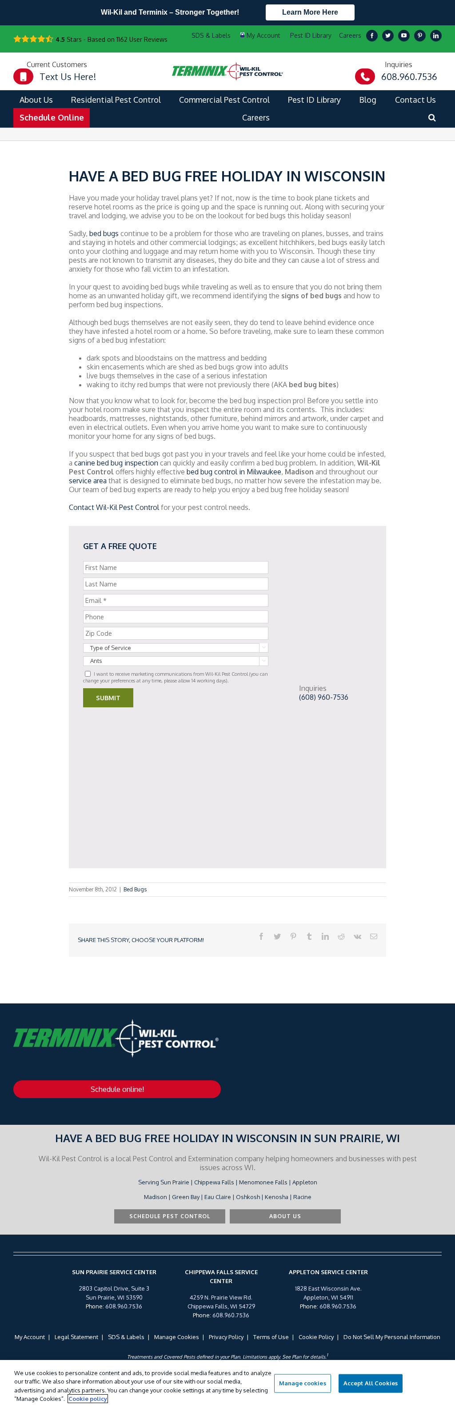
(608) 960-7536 (323, 697)
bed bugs (104, 233)
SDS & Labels (126, 1336)
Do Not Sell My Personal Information (391, 1336)
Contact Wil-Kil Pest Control (114, 507)
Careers (350, 35)
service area (88, 480)
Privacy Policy (226, 1336)
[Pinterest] (420, 35)
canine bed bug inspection (116, 462)
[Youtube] (404, 35)
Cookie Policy (316, 1336)
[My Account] (260, 35)
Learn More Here (310, 12)
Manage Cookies (176, 1336)
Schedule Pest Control (169, 1216)
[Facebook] (372, 35)
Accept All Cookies (370, 1383)
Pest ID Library (310, 35)
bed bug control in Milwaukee (234, 471)
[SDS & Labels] (210, 35)
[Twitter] (388, 35)
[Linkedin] (436, 35)
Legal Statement (76, 1336)
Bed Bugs (135, 889)
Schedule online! (117, 1089)
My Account (30, 1336)
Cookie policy (87, 1398)
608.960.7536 (123, 1306)
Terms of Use (271, 1336)
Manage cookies (302, 1383)
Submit (108, 698)
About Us (285, 1216)
